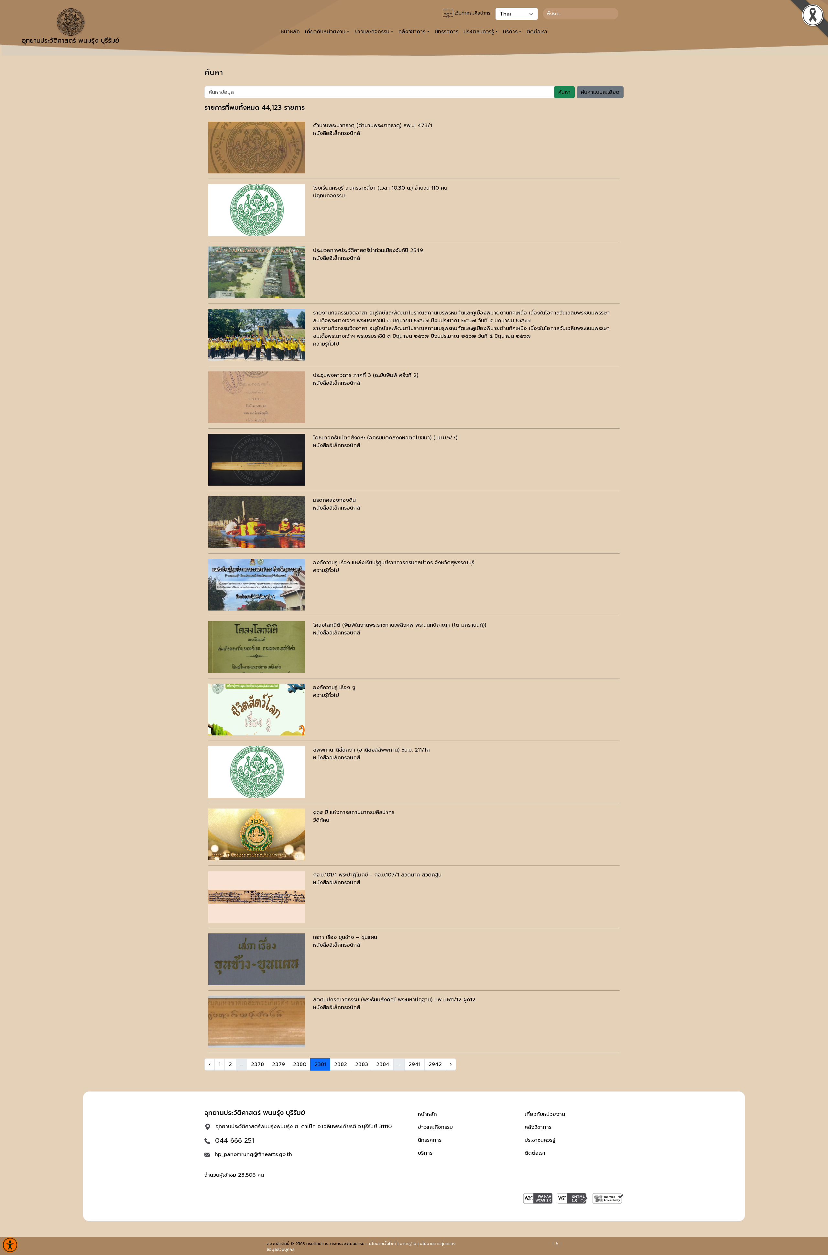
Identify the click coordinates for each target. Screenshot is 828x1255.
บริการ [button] (510, 32)
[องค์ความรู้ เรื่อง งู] (256, 709)
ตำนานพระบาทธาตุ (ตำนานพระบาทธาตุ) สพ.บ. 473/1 (372, 125)
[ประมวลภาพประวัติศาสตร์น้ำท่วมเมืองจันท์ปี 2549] (256, 272)
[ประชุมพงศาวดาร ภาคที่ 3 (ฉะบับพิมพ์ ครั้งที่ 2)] (256, 397)
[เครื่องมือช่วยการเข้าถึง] (10, 1245)
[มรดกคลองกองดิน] (256, 522)
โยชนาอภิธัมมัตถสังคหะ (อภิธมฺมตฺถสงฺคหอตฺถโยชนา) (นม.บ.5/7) (385, 438)
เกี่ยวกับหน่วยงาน (545, 1114)
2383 (361, 1064)
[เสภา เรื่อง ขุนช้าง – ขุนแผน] (256, 959)
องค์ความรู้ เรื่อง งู (334, 687)
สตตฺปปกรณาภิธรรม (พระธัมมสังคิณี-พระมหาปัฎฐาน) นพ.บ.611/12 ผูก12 (394, 1000)
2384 (382, 1064)
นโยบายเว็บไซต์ (382, 1244)
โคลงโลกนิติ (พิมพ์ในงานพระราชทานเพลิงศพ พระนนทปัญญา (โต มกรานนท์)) (399, 625)
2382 (340, 1064)
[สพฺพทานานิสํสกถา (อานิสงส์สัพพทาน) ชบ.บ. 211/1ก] (256, 772)
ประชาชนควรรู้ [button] (478, 32)
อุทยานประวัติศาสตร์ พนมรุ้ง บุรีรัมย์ (70, 40)
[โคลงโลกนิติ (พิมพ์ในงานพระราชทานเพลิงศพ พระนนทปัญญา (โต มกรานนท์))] (256, 647)
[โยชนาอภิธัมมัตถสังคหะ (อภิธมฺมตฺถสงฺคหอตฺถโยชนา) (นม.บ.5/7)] (256, 460)
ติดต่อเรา (537, 32)
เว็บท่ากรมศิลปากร (471, 13)
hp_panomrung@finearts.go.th (253, 1154)
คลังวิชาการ (538, 1127)
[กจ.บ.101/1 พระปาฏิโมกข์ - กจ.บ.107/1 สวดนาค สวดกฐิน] (256, 897)
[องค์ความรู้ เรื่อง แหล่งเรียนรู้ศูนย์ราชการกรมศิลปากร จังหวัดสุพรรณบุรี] (256, 585)
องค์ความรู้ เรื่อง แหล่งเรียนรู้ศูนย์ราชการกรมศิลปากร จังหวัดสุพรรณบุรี (393, 563)
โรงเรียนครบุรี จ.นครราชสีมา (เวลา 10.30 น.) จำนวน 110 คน (380, 188)
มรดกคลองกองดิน (334, 500)
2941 (414, 1064)
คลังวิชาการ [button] (411, 32)
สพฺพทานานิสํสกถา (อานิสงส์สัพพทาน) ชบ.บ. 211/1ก (371, 750)
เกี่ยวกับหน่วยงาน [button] (325, 32)
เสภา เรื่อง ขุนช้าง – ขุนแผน (345, 937)
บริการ (425, 1153)
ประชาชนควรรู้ (540, 1140)
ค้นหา (564, 92)
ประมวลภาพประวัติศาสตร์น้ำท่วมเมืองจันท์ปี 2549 (368, 250)
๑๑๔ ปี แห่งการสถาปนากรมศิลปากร (353, 812)
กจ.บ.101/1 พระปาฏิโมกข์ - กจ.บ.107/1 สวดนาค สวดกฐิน (377, 875)
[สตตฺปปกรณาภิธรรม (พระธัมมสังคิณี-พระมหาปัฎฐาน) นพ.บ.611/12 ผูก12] (256, 1022)
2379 (278, 1064)
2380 (299, 1064)
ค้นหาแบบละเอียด (600, 92)
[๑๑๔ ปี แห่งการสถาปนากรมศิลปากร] (256, 834)
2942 (435, 1064)
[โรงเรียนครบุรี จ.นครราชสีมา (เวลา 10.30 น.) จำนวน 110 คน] (256, 210)
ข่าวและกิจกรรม (435, 1127)
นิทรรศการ (446, 32)
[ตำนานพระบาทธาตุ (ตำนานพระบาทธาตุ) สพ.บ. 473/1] (256, 147)
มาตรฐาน (408, 1244)
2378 (257, 1064)
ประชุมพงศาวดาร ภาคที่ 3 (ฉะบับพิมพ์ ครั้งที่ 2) (365, 375)
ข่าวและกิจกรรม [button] (371, 32)
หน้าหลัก (290, 32)
